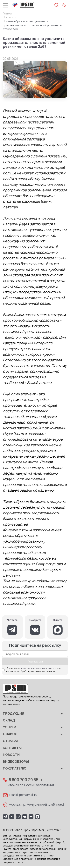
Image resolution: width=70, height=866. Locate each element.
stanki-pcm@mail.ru (23, 795)
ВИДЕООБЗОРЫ (16, 762)
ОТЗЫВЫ (10, 741)
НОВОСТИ (11, 755)
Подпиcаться (35, 661)
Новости (11, 17)
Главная (8, 13)
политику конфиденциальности (37, 668)
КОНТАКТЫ (12, 748)
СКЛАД (9, 720)
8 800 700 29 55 (23, 780)
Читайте (12, 620)
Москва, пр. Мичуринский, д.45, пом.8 (37, 805)
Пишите (57, 620)
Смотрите (35, 620)
